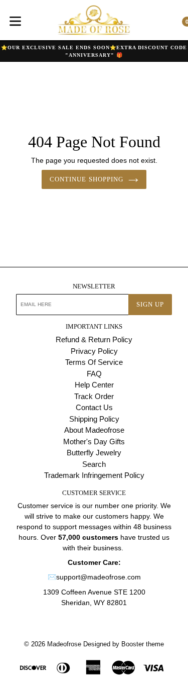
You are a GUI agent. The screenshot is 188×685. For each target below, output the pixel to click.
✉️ (52, 577)
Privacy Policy (94, 351)
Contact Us (94, 407)
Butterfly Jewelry (94, 452)
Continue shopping (86, 179)
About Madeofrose (94, 430)
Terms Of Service (94, 362)
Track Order (94, 396)
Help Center (94, 384)
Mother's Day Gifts (94, 441)
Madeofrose (64, 644)
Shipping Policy (94, 419)
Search (94, 464)
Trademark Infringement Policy (94, 475)
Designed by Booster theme (123, 644)
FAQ (94, 373)
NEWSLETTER (94, 286)
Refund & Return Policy (94, 339)
